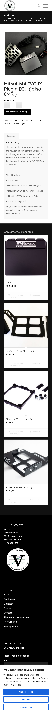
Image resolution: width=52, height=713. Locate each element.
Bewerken (26, 699)
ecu (39, 120)
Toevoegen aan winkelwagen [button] (16, 296)
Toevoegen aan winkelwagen (17, 112)
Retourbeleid (10, 621)
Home (7, 594)
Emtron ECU (18, 120)
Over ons (8, 608)
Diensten (8, 603)
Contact (8, 612)
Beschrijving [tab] (12, 136)
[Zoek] (37, 5)
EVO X (6, 124)
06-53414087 (15, 539)
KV (10, 124)
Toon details (36, 295)
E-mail (7, 660)
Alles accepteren (26, 691)
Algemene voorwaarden (16, 617)
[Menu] (44, 5)
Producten (9, 15)
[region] (26, 689)
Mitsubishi (15, 124)
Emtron (44, 120)
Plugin (22, 124)
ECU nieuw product (14, 647)
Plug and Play (28, 120)
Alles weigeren (26, 707)
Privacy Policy (11, 626)
